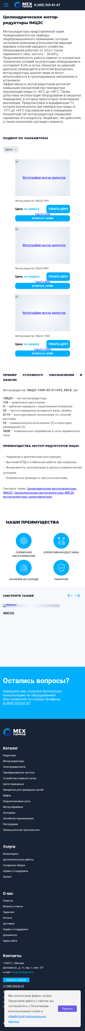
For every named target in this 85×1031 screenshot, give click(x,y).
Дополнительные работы (18, 859)
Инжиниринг (11, 853)
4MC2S (8, 613)
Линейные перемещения (18, 818)
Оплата (7, 917)
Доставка (8, 923)
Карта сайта (10, 940)
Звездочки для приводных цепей (23, 789)
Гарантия (8, 912)
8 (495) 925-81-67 (47, 5)
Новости (8, 900)
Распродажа (10, 824)
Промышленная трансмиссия (21, 829)
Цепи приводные (13, 784)
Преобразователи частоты (19, 772)
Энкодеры (9, 812)
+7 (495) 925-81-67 (13, 986)
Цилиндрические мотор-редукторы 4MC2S (44, 493)
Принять (67, 1008)
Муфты (7, 795)
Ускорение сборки (14, 865)
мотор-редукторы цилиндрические (27, 497)
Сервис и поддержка (15, 871)
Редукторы (9, 755)
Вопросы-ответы (13, 906)
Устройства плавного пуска (19, 778)
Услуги (9, 846)
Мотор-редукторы (13, 761)
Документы (10, 935)
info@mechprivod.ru (22, 972)
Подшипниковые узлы (16, 801)
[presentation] (70, 595)
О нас (8, 893)
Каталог (10, 748)
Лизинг (7, 876)
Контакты (12, 955)
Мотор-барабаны (13, 806)
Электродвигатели (14, 766)
